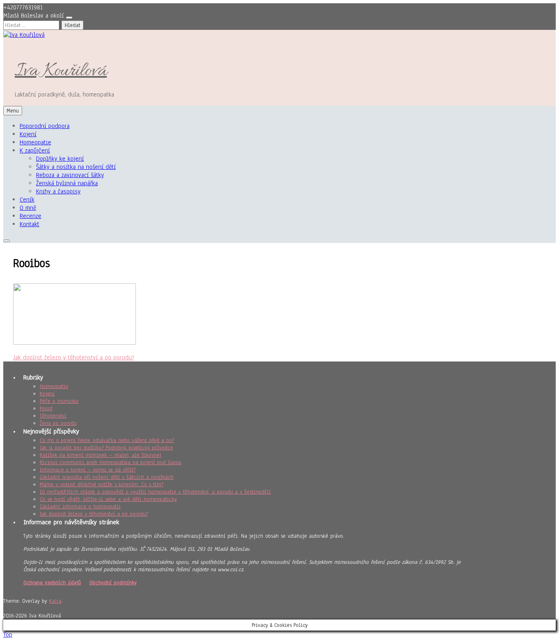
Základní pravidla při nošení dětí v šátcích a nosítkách (107, 477)
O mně (28, 208)
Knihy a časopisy (58, 191)
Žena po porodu (58, 423)
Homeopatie (35, 142)
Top (7, 635)
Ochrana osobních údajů (52, 582)
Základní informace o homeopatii (80, 506)
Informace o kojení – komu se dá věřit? (87, 470)
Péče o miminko (59, 401)
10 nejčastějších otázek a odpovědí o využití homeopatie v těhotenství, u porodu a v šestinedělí (155, 492)
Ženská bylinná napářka (67, 183)
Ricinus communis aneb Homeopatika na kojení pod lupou (110, 462)
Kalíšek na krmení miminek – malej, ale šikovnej (100, 455)
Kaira (55, 601)
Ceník (27, 199)
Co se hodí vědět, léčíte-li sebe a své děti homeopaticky (108, 499)
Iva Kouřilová (61, 71)
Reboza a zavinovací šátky (70, 175)
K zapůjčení (35, 150)
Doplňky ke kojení (60, 159)
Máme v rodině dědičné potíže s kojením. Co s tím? (101, 484)
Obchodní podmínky (113, 582)
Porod (46, 408)
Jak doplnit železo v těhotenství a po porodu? (73, 357)
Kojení (28, 134)
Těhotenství (53, 416)
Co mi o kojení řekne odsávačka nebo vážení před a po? (107, 440)
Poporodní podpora (45, 126)
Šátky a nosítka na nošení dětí (76, 167)
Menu (13, 110)
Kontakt (29, 224)
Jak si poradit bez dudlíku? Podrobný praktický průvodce (106, 447)
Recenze (30, 216)
